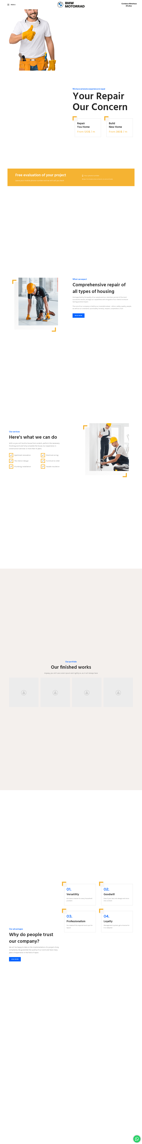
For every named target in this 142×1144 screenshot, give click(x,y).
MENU (13, 5)
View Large (36, 679)
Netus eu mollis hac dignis (55, 692)
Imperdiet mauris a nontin (118, 692)
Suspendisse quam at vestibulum (24, 692)
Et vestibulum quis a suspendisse (87, 692)
